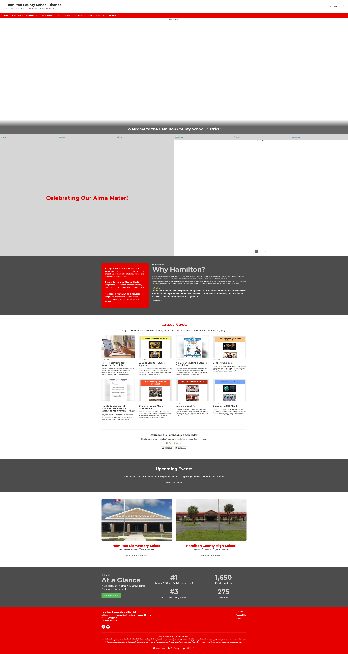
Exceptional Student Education (122, 268)
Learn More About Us (111, 595)
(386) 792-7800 (114, 618)
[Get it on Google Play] (173, 648)
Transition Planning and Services (122, 294)
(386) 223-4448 (111, 621)
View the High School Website (210, 555)
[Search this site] (343, 6)
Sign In (238, 618)
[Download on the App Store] (188, 648)
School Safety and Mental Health (122, 282)
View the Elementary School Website (136, 555)
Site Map (239, 612)
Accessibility (241, 615)
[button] (334, 6)
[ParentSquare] (159, 648)
